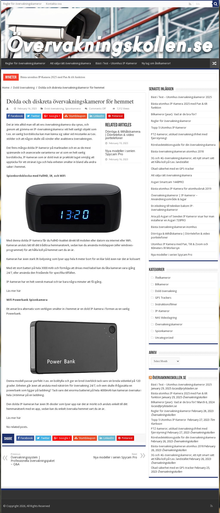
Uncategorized (164, 337)
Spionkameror (73, 108)
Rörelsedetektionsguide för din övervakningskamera (183, 144)
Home (5, 87)
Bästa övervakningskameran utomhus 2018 (177, 151)
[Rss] (190, 4)
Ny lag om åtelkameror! (156, 63)
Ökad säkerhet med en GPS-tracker (172, 168)
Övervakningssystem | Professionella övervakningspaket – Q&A (33, 459)
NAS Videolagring (166, 317)
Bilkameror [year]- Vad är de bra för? (174, 114)
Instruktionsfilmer (166, 304)
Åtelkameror (163, 277)
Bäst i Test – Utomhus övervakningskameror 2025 (181, 97)
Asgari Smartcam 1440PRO (167, 182)
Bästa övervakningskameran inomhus (174, 227)
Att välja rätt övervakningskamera (70, 63)
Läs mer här (13, 290)
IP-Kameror (162, 311)
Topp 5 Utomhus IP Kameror (169, 127)
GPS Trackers (163, 297)
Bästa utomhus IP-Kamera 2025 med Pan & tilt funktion (52, 77)
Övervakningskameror (168, 324)
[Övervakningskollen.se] (110, 32)
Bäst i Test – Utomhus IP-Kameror (116, 63)
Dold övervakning (24, 87)
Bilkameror (162, 284)
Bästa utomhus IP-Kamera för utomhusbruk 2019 (181, 188)
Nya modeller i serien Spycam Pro (120, 152)
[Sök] (215, 4)
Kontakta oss (54, 3)
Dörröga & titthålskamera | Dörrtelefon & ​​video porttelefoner (122, 135)
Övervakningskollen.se (169, 378)
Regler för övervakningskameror (22, 3)
